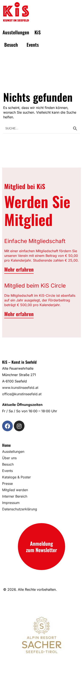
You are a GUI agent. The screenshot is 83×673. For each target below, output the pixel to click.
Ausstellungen (16, 32)
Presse (7, 483)
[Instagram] (19, 426)
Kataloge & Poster (16, 477)
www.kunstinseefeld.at (20, 387)
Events (33, 44)
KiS (37, 32)
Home (6, 445)
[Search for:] (41, 128)
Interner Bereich (14, 496)
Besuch (11, 44)
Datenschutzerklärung (19, 509)
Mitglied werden (15, 490)
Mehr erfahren (19, 269)
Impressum (11, 503)
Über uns (9, 458)
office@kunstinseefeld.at (22, 394)
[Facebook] (7, 426)
